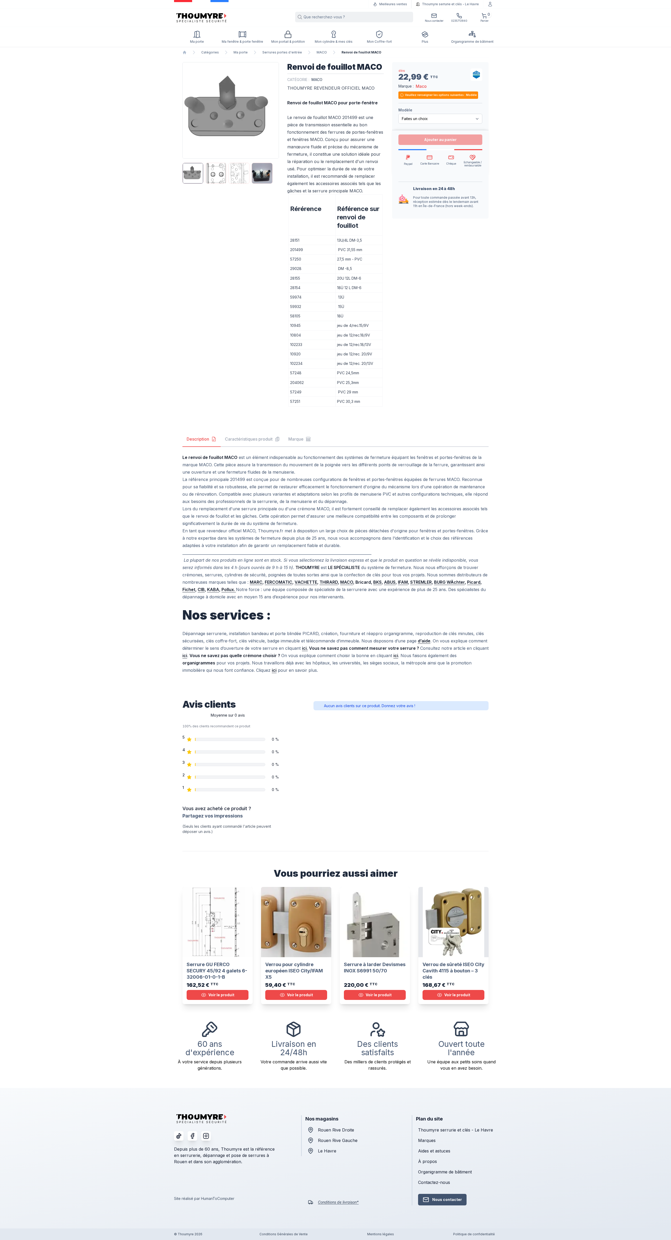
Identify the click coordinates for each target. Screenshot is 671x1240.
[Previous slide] (187, 110)
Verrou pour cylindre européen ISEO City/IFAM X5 (294, 971)
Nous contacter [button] (447, 1199)
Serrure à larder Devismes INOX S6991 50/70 (374, 967)
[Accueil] (184, 52)
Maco (421, 86)
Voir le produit (221, 995)
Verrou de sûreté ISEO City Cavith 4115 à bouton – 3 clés (453, 971)
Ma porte (241, 52)
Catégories (210, 52)
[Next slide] (274, 110)
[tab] (201, 439)
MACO (322, 52)
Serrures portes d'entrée (282, 52)
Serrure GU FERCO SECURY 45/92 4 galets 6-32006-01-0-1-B (217, 971)
